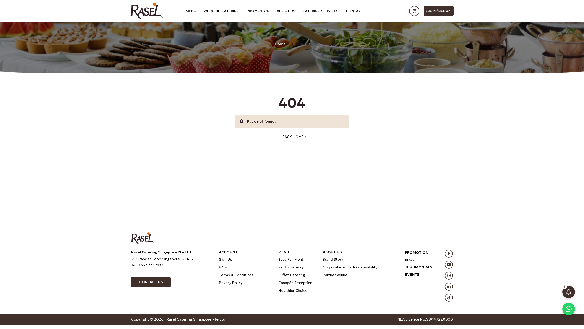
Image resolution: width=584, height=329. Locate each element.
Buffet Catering (291, 275)
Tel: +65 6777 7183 (147, 265)
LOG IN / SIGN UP (438, 11)
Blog (410, 259)
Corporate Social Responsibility (350, 267)
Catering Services (320, 10)
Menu (191, 10)
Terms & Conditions (236, 275)
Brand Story (333, 259)
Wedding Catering (221, 10)
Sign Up (225, 259)
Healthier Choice (293, 290)
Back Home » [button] (294, 136)
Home (280, 44)
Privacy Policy (230, 282)
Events (412, 274)
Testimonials (418, 267)
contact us (151, 282)
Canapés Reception (295, 282)
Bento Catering (291, 267)
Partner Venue (335, 275)
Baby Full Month (291, 259)
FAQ (223, 267)
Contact (354, 10)
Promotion (258, 10)
